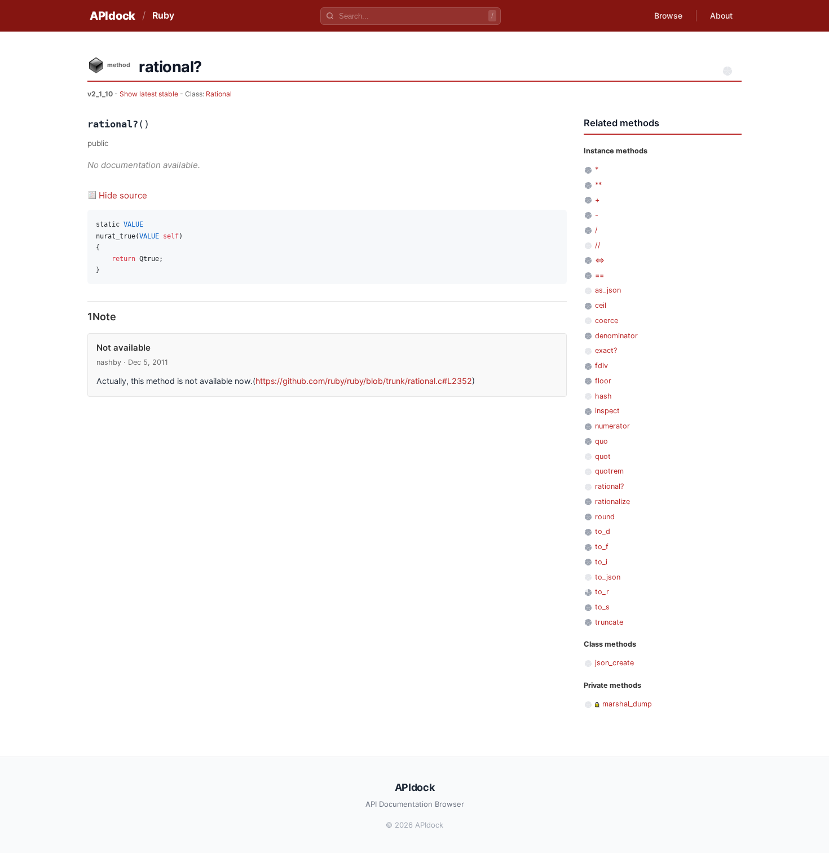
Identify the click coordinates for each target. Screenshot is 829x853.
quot (603, 456)
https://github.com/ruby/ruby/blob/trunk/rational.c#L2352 (363, 381)
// (598, 245)
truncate (609, 622)
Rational (219, 94)
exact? (606, 350)
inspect (607, 410)
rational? (609, 486)
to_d (602, 531)
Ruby (163, 15)
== (599, 275)
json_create (614, 662)
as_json (608, 290)
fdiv (601, 365)
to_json (607, 577)
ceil (600, 305)
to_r (602, 591)
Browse (668, 15)
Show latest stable (150, 94)
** (598, 184)
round (605, 516)
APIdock (112, 16)
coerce (606, 320)
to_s (602, 607)
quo (601, 441)
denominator (616, 336)
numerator (612, 426)
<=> (600, 260)
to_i (601, 562)
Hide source (123, 195)
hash (603, 396)
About (721, 15)
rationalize (612, 501)
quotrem (609, 471)
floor (603, 381)
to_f (601, 546)
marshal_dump (627, 704)
